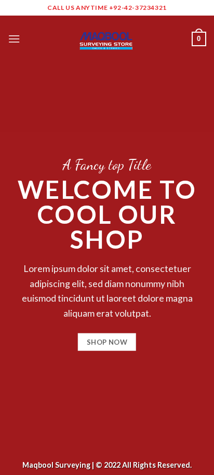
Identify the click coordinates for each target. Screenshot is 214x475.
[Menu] (14, 38)
